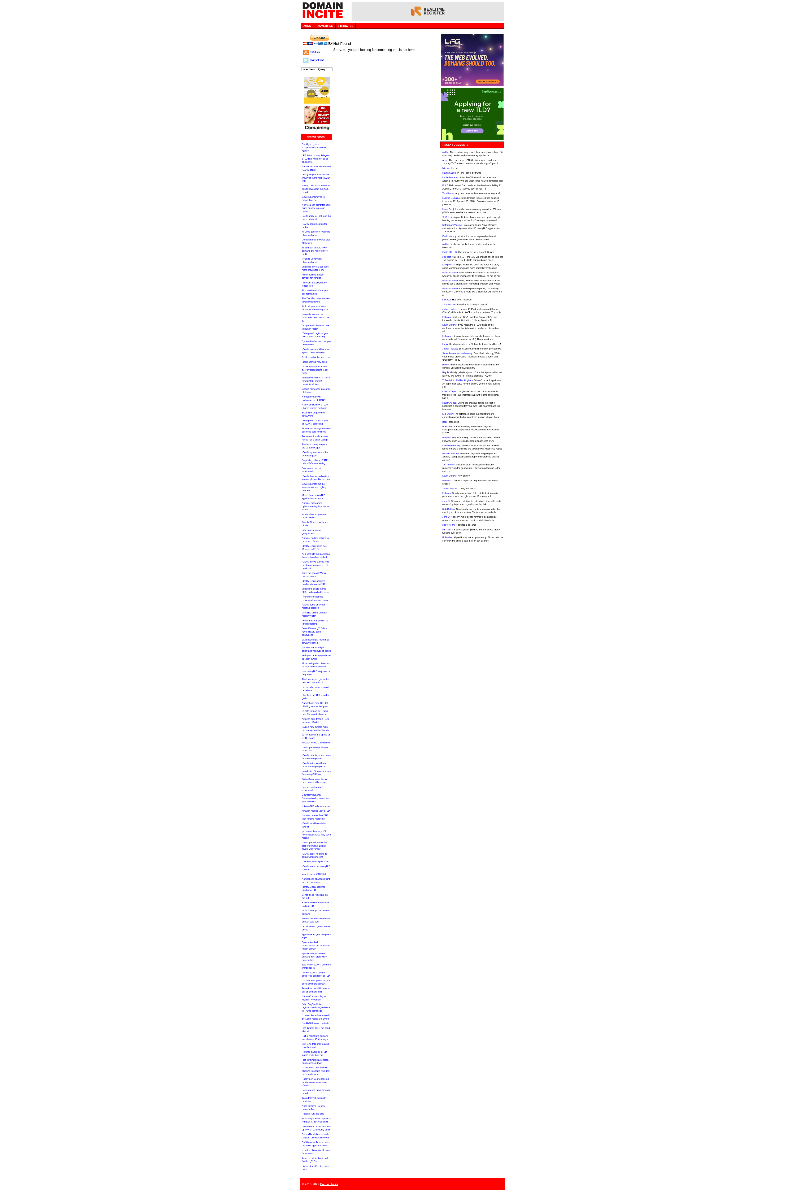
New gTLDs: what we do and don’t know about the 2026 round (316, 188)
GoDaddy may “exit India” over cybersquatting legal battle (315, 369)
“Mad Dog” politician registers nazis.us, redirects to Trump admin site (316, 1007)
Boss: (445, 422)
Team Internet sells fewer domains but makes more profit (315, 250)
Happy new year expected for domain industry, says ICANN (315, 1082)
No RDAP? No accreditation (316, 1023)
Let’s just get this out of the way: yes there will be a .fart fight (316, 177)
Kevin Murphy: (449, 236)
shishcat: (447, 257)
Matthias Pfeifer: (450, 272)
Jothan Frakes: (450, 309)
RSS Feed (315, 52)
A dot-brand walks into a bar (316, 357)
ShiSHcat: (447, 217)
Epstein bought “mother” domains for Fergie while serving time (314, 956)
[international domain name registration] (317, 102)
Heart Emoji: (448, 209)
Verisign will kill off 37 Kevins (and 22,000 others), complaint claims (316, 380)
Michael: (446, 168)
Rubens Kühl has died (313, 1113)
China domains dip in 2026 (315, 861)
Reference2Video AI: (452, 225)
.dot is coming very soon (314, 362)
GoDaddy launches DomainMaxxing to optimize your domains (316, 798)
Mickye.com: (448, 525)
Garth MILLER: (450, 252)
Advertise (325, 25)
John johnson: (449, 304)
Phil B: (445, 185)
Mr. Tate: (446, 529)
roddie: (445, 152)
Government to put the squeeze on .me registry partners (314, 487)
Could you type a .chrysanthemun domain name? (314, 147)
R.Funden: (447, 537)
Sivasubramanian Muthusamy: (457, 353)
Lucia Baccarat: (450, 177)
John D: (446, 501)
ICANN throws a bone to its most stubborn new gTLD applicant (316, 564)
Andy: (445, 160)
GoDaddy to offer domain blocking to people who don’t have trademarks (316, 1070)
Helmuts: (446, 317)
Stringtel (345, 25)
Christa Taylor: (449, 391)
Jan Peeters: (448, 464)
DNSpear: (447, 264)
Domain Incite (329, 1184)
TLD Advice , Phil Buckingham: (457, 380)
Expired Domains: (451, 198)
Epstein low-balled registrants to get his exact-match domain (316, 945)
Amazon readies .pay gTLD (316, 810)
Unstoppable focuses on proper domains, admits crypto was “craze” (314, 845)
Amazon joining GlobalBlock (316, 742)
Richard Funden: (450, 453)
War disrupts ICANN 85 (314, 874)
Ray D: (445, 372)
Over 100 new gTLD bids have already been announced (314, 631)
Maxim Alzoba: (449, 402)
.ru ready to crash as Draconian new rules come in (315, 317)
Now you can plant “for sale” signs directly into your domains (316, 208)
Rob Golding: (449, 509)
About (308, 25)
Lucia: (445, 344)
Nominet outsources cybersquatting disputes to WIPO (315, 506)
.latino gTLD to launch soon (316, 806)
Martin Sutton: (449, 172)
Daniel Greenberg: (451, 445)
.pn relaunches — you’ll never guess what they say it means (316, 834)
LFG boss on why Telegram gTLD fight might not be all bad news (316, 158)
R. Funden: (448, 414)
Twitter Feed (317, 60)
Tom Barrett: (448, 193)
